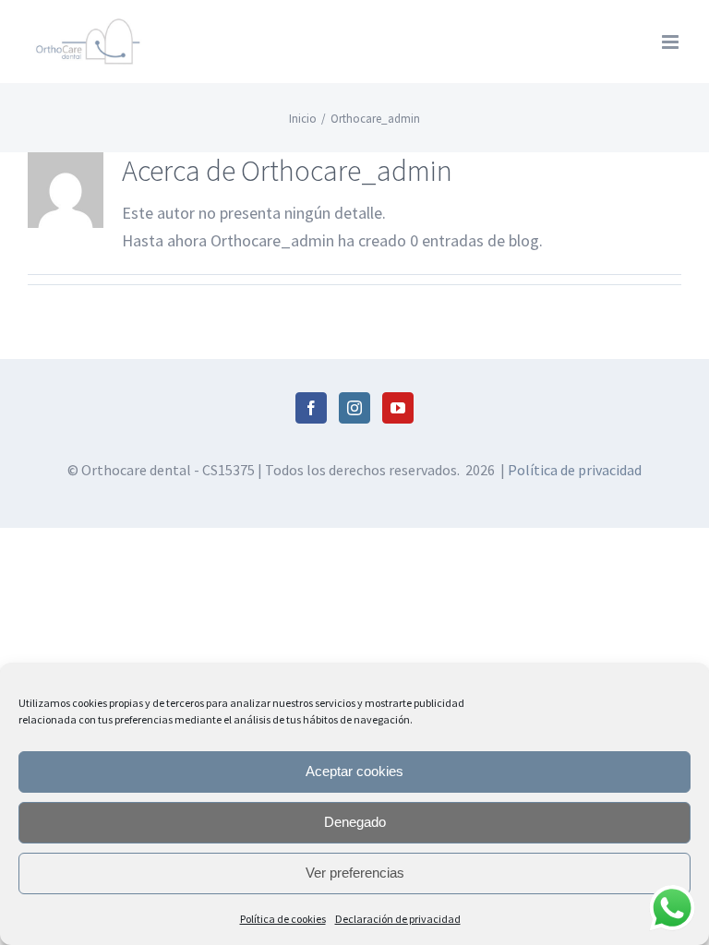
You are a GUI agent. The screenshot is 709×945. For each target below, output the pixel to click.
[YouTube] (398, 408)
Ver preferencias (355, 872)
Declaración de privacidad (398, 919)
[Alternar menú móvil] (671, 42)
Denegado (355, 822)
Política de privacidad (575, 470)
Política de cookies (283, 919)
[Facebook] (311, 408)
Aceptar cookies (354, 771)
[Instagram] (354, 408)
